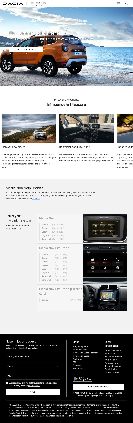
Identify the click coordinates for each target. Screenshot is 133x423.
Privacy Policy (111, 359)
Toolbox (36, 198)
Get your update (26, 49)
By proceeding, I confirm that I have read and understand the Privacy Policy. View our (33, 384)
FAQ (75, 362)
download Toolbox (98, 386)
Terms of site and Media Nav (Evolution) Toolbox (113, 353)
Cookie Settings (112, 372)
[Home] (26, 3)
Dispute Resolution (113, 366)
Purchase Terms (112, 362)
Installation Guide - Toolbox (85, 352)
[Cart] (126, 3)
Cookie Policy (111, 369)
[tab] (82, 229)
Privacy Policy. (34, 385)
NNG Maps (78, 368)
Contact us (77, 365)
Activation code (80, 349)
